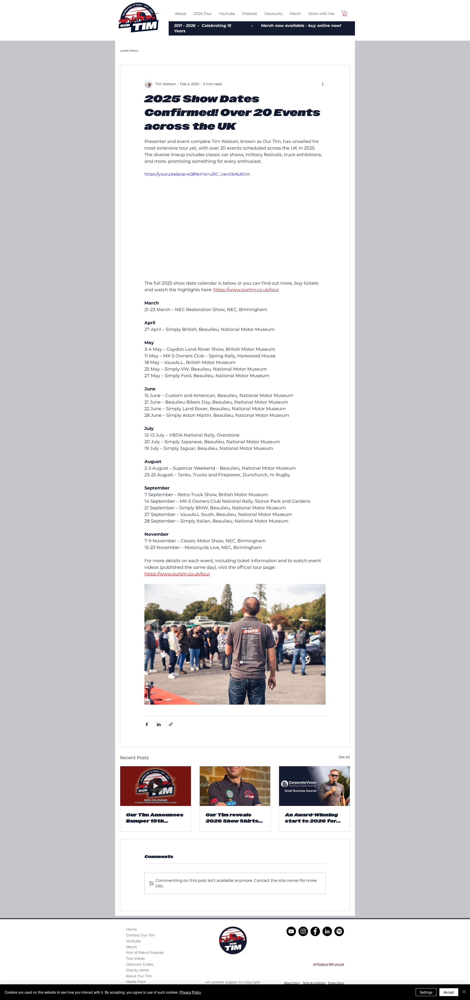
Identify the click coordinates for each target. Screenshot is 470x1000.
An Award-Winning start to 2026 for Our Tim (311, 818)
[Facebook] (315, 931)
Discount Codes (139, 964)
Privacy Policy (190, 992)
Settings (426, 992)
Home (131, 929)
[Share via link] (170, 724)
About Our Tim (139, 976)
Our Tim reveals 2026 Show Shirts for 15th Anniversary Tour (232, 818)
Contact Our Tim (140, 935)
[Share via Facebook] (146, 724)
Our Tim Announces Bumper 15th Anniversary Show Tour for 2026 (154, 818)
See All (344, 757)
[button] (344, 13)
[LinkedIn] (327, 931)
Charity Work (137, 970)
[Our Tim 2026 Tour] (155, 786)
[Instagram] (303, 931)
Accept (449, 992)
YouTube (133, 941)
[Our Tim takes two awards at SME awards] (314, 786)
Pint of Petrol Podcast (145, 952)
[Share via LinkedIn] (158, 724)
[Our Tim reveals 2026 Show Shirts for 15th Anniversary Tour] (235, 786)
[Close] (464, 992)
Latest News (129, 50)
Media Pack (136, 981)
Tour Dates (135, 958)
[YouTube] (291, 931)
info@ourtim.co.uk (328, 964)
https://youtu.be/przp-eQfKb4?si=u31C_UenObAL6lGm (197, 174)
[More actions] (323, 84)
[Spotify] (339, 931)
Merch (131, 947)
